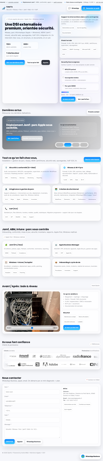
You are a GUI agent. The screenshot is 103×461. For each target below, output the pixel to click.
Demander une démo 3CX (16, 135)
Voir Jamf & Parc (83, 99)
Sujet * (7, 415)
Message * (8, 424)
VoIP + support (34, 135)
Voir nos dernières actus (14, 62)
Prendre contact (93, 112)
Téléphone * (8, 406)
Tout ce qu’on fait (33, 62)
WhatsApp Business (34, 441)
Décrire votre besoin (92, 159)
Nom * (7, 387)
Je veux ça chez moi (71, 327)
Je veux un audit (68, 99)
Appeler (45, 62)
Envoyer (9, 441)
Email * (7, 396)
